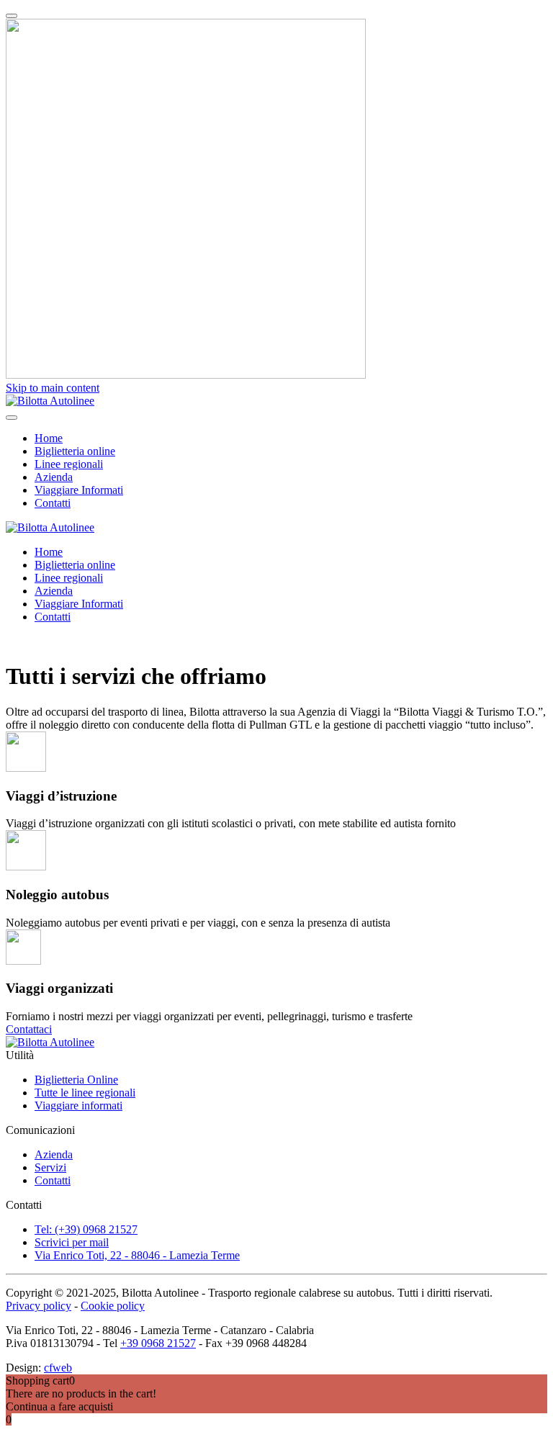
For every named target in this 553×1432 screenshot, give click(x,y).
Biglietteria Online (76, 1079)
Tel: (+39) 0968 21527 (86, 1229)
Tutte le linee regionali (85, 1092)
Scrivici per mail (72, 1242)
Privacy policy (38, 1306)
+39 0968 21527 (158, 1343)
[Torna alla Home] (50, 401)
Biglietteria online (75, 451)
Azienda (54, 477)
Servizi (50, 1167)
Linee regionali (69, 464)
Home (49, 438)
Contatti (53, 503)
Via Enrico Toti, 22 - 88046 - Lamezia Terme (137, 1255)
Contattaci (29, 1029)
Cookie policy (113, 1306)
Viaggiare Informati (79, 490)
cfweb (58, 1367)
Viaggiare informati (78, 1105)
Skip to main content (52, 388)
